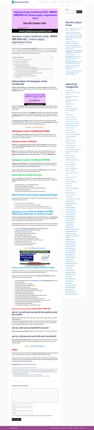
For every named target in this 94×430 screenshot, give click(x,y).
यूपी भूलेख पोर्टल (69, 283)
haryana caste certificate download (21, 370)
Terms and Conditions (43, 2)
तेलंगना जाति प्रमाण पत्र (70, 248)
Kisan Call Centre (70, 162)
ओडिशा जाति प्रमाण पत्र (70, 216)
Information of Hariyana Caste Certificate (23, 59)
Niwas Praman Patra (71, 177)
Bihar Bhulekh (69, 106)
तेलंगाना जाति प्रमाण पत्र (70, 250)
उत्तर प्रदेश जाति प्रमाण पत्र (71, 212)
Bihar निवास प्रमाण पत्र (70, 110)
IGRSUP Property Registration (73, 134)
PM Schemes (69, 183)
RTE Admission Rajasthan (72, 188)
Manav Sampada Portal (72, 168)
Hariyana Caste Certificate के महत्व (21, 61)
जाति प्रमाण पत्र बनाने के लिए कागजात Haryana (25, 372)
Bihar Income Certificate (72, 108)
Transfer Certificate (70, 194)
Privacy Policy (53, 2)
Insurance (68, 138)
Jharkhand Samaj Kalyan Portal (73, 149)
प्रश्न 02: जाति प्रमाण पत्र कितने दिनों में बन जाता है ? (24, 74)
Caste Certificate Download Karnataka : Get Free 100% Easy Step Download (73, 47)
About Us (75, 2)
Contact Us (68, 2)
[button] (80, 2)
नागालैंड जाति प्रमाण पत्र (70, 257)
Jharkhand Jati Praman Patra (37, 248)
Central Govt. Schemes (71, 119)
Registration (69, 186)
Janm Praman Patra (70, 145)
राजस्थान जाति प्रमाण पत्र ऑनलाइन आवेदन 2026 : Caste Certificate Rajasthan (27, 374)
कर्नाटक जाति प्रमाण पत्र (70, 218)
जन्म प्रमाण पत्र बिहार (70, 227)
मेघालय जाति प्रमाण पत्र (70, 279)
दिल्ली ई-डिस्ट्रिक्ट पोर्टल (70, 255)
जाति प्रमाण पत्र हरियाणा (70, 242)
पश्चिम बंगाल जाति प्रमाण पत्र (71, 263)
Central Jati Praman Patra (72, 121)
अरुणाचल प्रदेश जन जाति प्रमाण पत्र (37, 346)
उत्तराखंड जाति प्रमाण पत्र (71, 214)
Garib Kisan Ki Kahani (71, 132)
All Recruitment (69, 90)
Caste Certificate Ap (70, 117)
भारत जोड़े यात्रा (69, 268)
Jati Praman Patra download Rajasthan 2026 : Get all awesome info (73, 67)
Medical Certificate (70, 170)
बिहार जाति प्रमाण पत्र (70, 266)
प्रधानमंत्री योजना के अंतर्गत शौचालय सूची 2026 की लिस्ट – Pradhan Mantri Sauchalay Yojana (74, 52)
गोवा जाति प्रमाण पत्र (70, 225)
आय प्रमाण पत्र (69, 205)
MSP (67, 175)
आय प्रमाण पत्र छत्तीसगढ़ (70, 207)
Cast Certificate (24, 367)
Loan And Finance (70, 166)
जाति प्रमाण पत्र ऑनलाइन (71, 233)
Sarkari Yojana (69, 190)
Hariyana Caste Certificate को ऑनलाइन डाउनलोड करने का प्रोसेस (28, 70)
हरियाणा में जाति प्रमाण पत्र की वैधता (21, 373)
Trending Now (69, 197)
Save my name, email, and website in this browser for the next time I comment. (33, 415)
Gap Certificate (69, 130)
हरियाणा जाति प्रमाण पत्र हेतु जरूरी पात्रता (23, 65)
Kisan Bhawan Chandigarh (72, 160)
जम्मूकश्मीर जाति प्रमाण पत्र (71, 231)
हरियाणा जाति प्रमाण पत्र (33, 367)
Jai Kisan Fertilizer (70, 143)
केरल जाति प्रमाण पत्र (70, 220)
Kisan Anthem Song (70, 155)
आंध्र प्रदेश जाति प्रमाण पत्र (71, 203)
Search (67, 9)
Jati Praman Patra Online (29, 364)
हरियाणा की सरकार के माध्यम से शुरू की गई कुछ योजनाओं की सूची (26, 67)
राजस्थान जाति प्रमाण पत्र (71, 285)
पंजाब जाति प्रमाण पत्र (70, 261)
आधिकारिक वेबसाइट (35, 280)
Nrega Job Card (69, 179)
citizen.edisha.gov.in (21, 230)
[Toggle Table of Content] (51, 58)
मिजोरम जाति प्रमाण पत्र (70, 274)
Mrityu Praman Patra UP (72, 173)
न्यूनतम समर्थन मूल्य (69, 259)
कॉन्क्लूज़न (19, 77)
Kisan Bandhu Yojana (71, 157)
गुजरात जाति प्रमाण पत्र (70, 223)
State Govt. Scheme (70, 192)
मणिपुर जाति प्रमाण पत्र (70, 270)
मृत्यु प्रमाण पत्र (69, 276)
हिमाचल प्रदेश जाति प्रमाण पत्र (72, 294)
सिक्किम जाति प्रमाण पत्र (70, 287)
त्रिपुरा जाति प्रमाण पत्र (70, 253)
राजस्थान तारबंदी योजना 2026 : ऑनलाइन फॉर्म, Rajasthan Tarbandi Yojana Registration (74, 37)
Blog (67, 112)
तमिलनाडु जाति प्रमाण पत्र (71, 246)
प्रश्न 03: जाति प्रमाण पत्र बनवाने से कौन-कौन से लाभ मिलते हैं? (26, 76)
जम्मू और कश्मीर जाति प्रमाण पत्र (72, 229)
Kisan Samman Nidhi (71, 164)
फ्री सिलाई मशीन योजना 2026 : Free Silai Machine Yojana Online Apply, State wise (73, 58)
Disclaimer (61, 2)
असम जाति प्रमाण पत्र (70, 201)
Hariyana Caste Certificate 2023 (31, 369)
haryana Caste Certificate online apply (38, 370)
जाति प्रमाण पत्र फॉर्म (70, 239)
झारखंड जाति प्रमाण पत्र (70, 244)
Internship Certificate (71, 141)
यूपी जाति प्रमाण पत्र (70, 281)
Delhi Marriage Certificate (72, 125)
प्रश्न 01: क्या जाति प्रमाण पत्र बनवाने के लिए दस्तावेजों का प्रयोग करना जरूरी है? (29, 73)
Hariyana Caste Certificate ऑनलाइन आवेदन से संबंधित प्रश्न (27, 71)
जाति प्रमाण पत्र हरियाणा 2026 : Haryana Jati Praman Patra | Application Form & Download (31, 376)
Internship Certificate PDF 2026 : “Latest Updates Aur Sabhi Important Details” (74, 72)
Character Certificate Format (73, 123)
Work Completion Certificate (73, 199)
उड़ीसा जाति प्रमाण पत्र (70, 210)
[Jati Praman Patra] (13, 2)
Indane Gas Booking (71, 136)
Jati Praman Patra (22, 2)
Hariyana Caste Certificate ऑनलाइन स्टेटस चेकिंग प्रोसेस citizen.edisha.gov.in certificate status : (34, 68)
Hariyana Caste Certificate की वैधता (21, 64)
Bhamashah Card (70, 104)
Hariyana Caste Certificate (21, 62)
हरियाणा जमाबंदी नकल (70, 289)
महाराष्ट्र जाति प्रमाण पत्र (71, 272)
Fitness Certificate (70, 128)
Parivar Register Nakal (71, 181)
